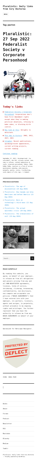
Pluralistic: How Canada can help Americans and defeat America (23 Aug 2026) (19, 194)
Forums (5, 413)
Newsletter (7, 423)
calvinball (6, 160)
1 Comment (26, 172)
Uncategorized (22, 158)
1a (30, 158)
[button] (18, 237)
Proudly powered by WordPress (15, 456)
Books (5, 404)
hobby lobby (7, 166)
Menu (5, 14)
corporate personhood (15, 164)
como (31, 160)
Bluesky (6, 438)
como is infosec (8, 162)
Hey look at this (12, 130)
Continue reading (10, 153)
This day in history (13, 135)
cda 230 (14, 160)
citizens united (23, 160)
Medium (5, 443)
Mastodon (6, 433)
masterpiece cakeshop (10, 168)
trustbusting (26, 170)
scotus (18, 170)
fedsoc (26, 164)
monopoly (6, 170)
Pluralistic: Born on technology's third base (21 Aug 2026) (19, 202)
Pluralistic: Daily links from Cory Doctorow (18, 454)
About (5, 409)
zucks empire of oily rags (12, 172)
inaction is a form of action (22, 166)
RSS (4, 428)
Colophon (8, 141)
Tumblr (5, 448)
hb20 (30, 164)
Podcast (6, 418)
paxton (12, 170)
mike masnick (23, 168)
